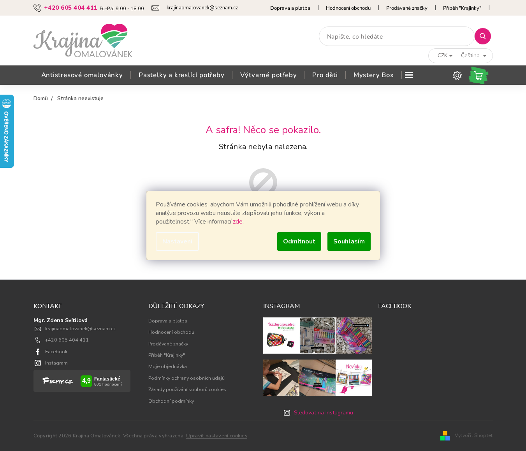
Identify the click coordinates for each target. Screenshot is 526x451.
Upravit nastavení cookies (217, 435)
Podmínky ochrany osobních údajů (186, 378)
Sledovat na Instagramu (323, 412)
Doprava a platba (290, 8)
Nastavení (177, 241)
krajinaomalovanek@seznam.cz (80, 328)
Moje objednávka (167, 366)
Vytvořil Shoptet (474, 435)
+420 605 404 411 (67, 339)
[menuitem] (82, 75)
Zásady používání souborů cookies (187, 389)
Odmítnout (299, 241)
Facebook (56, 351)
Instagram (56, 362)
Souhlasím (349, 241)
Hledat (485, 36)
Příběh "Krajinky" (462, 8)
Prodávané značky (406, 8)
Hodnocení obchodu (348, 8)
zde (238, 221)
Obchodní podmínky (171, 401)
